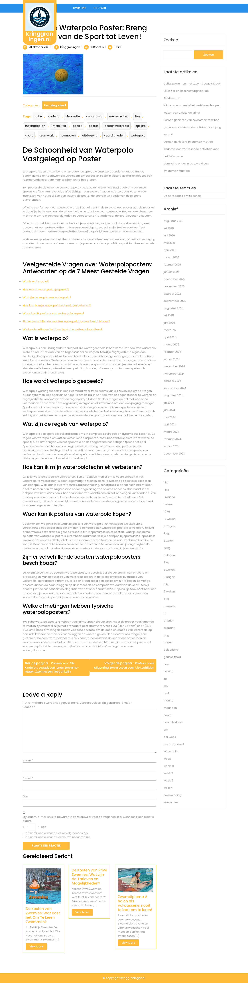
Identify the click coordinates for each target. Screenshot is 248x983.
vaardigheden (114, 135)
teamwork (46, 135)
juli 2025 (169, 315)
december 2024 (174, 366)
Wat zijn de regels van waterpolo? (47, 297)
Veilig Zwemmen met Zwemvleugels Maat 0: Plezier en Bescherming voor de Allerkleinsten (192, 91)
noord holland (173, 722)
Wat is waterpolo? (36, 281)
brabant (169, 628)
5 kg (166, 584)
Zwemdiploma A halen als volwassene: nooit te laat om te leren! (135, 903)
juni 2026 (169, 235)
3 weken (169, 570)
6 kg (166, 599)
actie (38, 116)
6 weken (169, 606)
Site (25, 796)
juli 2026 (169, 228)
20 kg (167, 548)
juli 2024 (169, 403)
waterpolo (138, 135)
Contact (99, 8)
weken (168, 788)
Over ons (79, 8)
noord (168, 715)
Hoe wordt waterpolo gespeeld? (46, 289)
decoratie (73, 116)
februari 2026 (172, 264)
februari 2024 (172, 439)
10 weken (170, 519)
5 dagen (169, 577)
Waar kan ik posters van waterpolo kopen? (53, 313)
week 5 (168, 780)
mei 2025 (170, 330)
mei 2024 (170, 417)
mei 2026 (170, 243)
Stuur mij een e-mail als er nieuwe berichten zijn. (58, 837)
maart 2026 (171, 257)
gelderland (171, 650)
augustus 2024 (173, 395)
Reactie (29, 707)
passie (77, 126)
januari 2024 (172, 446)
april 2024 (170, 424)
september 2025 (175, 301)
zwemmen (171, 802)
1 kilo (166, 490)
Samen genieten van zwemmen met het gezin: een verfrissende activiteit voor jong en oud (192, 127)
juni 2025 (169, 323)
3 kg (166, 562)
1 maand (169, 497)
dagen (168, 642)
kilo (166, 686)
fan (137, 116)
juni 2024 (169, 410)
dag (166, 635)
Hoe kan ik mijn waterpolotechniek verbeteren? (57, 305)
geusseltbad (172, 657)
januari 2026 (171, 272)
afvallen (169, 620)
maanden (170, 708)
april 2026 (170, 250)
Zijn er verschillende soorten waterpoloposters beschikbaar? (66, 321)
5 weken (169, 591)
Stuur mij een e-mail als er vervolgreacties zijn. (57, 833)
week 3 (168, 773)
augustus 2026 (173, 221)
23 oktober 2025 (39, 47)
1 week (168, 504)
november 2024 (174, 373)
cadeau (53, 116)
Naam (28, 760)
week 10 (169, 766)
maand (168, 700)
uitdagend (89, 135)
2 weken (169, 540)
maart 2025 (171, 344)
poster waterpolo (117, 126)
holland (168, 671)
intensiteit (59, 126)
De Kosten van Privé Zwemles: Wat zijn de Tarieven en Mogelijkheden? (89, 877)
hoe (166, 664)
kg (165, 679)
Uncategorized (55, 105)
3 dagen (169, 555)
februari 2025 (172, 352)
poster (93, 126)
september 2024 (175, 388)
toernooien (68, 135)
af (165, 613)
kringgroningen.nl (39, 36)
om (166, 729)
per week (170, 737)
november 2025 (174, 286)
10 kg (167, 511)
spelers (140, 126)
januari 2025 (172, 359)
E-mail (28, 778)
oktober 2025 (172, 293)
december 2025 (174, 279)
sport (29, 135)
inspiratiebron (35, 126)
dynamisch (94, 116)
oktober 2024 (172, 381)
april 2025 (170, 337)
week (167, 759)
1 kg (166, 482)
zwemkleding (172, 795)
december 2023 (174, 453)
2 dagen (169, 526)
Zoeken (171, 40)
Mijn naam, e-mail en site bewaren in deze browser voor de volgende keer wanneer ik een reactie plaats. (88, 819)
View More (38, 947)
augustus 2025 (173, 308)
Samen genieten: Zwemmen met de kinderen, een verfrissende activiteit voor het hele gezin (191, 149)
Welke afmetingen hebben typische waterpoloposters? (62, 329)
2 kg (166, 533)
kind (166, 693)
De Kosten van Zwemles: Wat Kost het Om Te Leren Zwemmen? (43, 915)
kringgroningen (70, 47)
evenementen (118, 116)
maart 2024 (171, 432)
